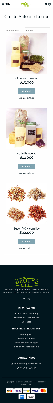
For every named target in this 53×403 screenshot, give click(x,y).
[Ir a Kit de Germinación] (26, 53)
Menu (7, 4)
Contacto (26, 322)
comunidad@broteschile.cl (27, 364)
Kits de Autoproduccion (26, 347)
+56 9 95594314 (28, 368)
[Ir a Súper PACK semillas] (26, 203)
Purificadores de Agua (26, 343)
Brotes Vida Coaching (26, 314)
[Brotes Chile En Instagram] (29, 298)
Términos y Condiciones (26, 318)
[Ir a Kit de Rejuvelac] (26, 128)
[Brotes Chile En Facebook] (24, 298)
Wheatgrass (26, 334)
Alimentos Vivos (26, 339)
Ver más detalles (26, 98)
